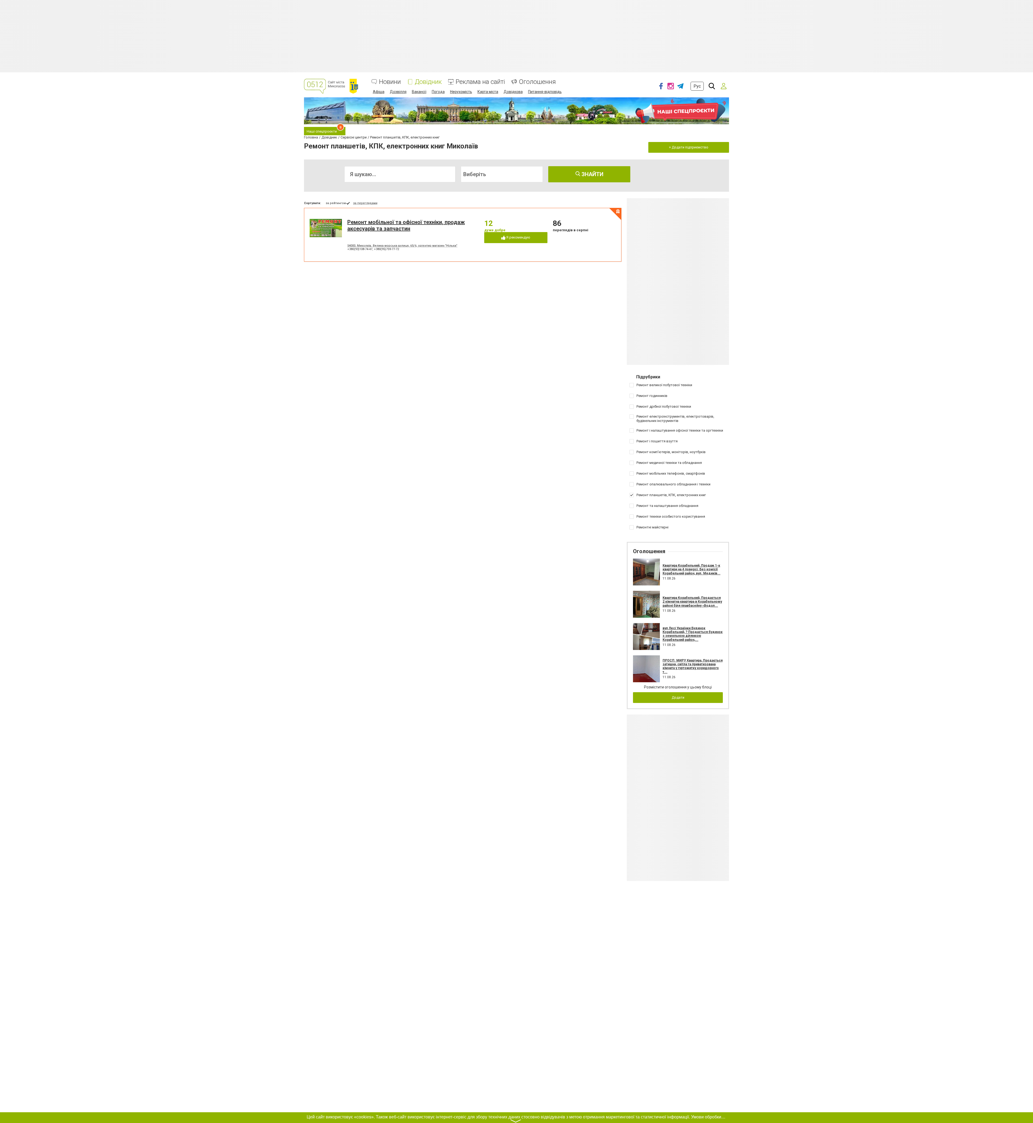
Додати (678, 697)
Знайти (591, 174)
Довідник (428, 82)
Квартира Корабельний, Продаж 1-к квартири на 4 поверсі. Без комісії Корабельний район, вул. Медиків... (691, 569)
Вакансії (419, 92)
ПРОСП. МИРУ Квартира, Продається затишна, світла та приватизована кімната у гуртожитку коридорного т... (693, 666)
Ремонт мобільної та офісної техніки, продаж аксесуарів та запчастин (406, 225)
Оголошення (537, 82)
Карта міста (487, 92)
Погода (438, 92)
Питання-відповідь (545, 92)
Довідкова (513, 92)
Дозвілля (398, 92)
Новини (390, 82)
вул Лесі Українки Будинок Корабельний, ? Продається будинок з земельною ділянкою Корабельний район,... (693, 634)
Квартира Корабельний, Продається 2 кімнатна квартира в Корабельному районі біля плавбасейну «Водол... (692, 601)
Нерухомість (461, 92)
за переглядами (365, 203)
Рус (697, 86)
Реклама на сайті (480, 82)
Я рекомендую (517, 237)
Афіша (378, 92)
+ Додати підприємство (688, 147)
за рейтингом (336, 203)
